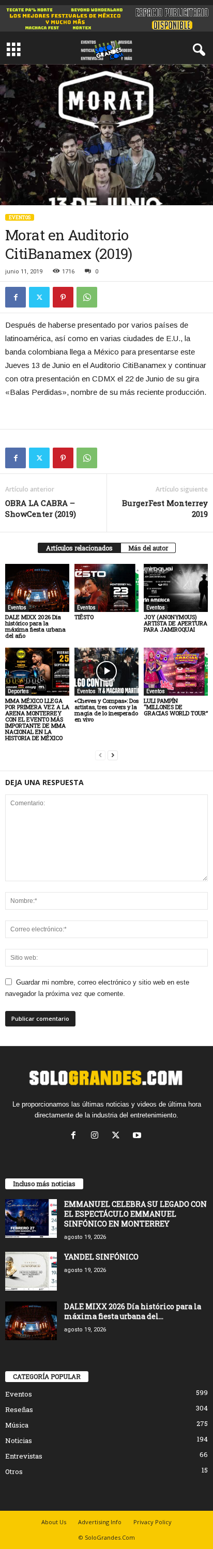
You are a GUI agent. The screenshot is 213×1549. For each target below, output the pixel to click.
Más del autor (148, 548)
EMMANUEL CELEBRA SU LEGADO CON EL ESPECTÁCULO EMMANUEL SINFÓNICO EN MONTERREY (135, 1214)
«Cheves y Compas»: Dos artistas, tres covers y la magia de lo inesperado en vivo (106, 710)
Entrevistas (23, 1456)
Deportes (18, 691)
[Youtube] (138, 1136)
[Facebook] (15, 297)
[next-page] (113, 755)
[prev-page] (100, 755)
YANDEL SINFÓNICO (101, 1257)
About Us (53, 1522)
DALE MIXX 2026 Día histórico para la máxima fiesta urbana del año (35, 626)
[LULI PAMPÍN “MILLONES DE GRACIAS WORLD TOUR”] (176, 672)
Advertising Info (99, 1522)
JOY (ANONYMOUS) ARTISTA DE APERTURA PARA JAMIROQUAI (175, 623)
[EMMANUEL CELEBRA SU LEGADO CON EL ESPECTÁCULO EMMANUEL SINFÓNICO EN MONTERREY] (31, 1218)
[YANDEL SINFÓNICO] (31, 1271)
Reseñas (19, 1409)
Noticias (18, 1440)
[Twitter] (39, 297)
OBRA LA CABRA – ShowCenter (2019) (40, 508)
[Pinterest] (63, 297)
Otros (14, 1471)
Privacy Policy (152, 1522)
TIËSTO (84, 617)
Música (16, 1425)
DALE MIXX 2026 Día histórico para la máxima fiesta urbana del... (132, 1311)
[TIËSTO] (106, 588)
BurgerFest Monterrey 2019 (165, 508)
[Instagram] (97, 1136)
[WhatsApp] (87, 297)
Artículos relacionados (79, 548)
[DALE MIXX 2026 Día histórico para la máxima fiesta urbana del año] (37, 588)
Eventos (20, 217)
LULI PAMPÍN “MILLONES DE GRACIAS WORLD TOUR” (176, 707)
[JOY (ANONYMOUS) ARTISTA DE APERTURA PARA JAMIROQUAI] (176, 588)
